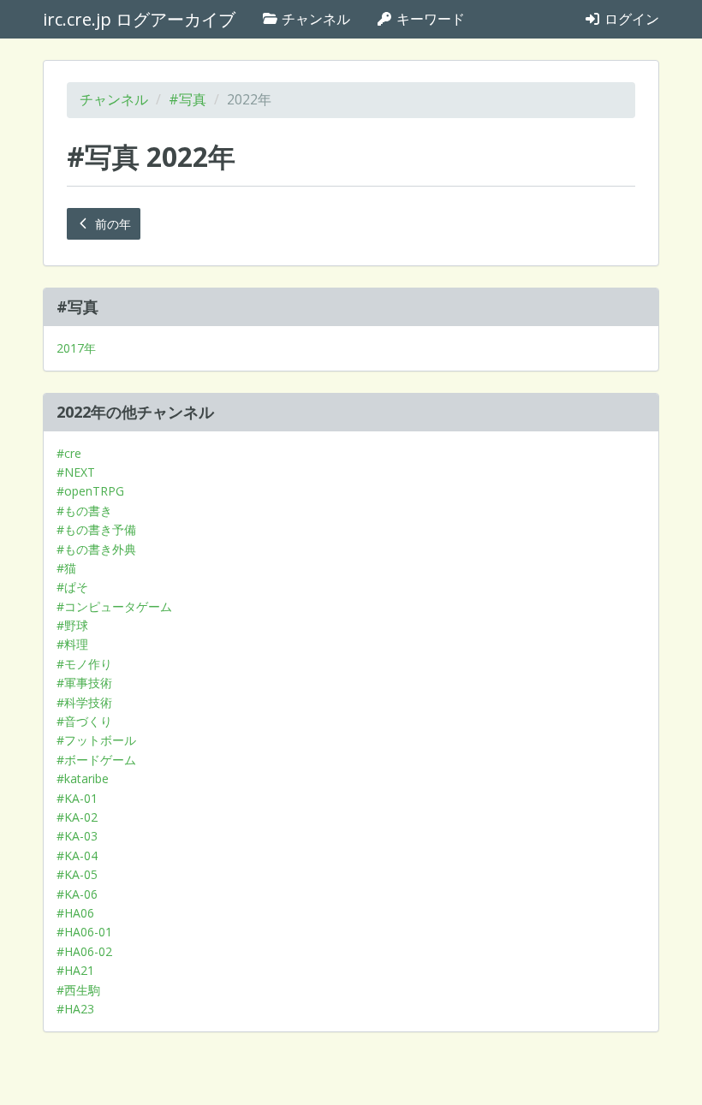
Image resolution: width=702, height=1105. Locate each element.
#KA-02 (77, 817)
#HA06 (75, 913)
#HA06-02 (84, 951)
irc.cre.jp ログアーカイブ (139, 19)
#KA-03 (77, 836)
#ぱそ (72, 587)
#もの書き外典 (96, 549)
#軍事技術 (84, 682)
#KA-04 (77, 855)
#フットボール (96, 740)
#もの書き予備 (96, 529)
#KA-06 (77, 894)
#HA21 (75, 970)
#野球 (72, 625)
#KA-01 (77, 798)
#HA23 (75, 1009)
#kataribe (83, 778)
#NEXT (76, 472)
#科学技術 (84, 702)
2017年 (76, 348)
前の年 (111, 224)
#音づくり (84, 721)
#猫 (66, 568)
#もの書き (84, 510)
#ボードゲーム (96, 760)
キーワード (429, 18)
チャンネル (314, 18)
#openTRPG (90, 491)
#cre (69, 453)
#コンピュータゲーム (114, 606)
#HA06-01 (84, 932)
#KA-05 (77, 874)
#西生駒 (78, 990)
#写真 (187, 99)
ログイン (630, 18)
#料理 (72, 644)
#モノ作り (84, 664)
